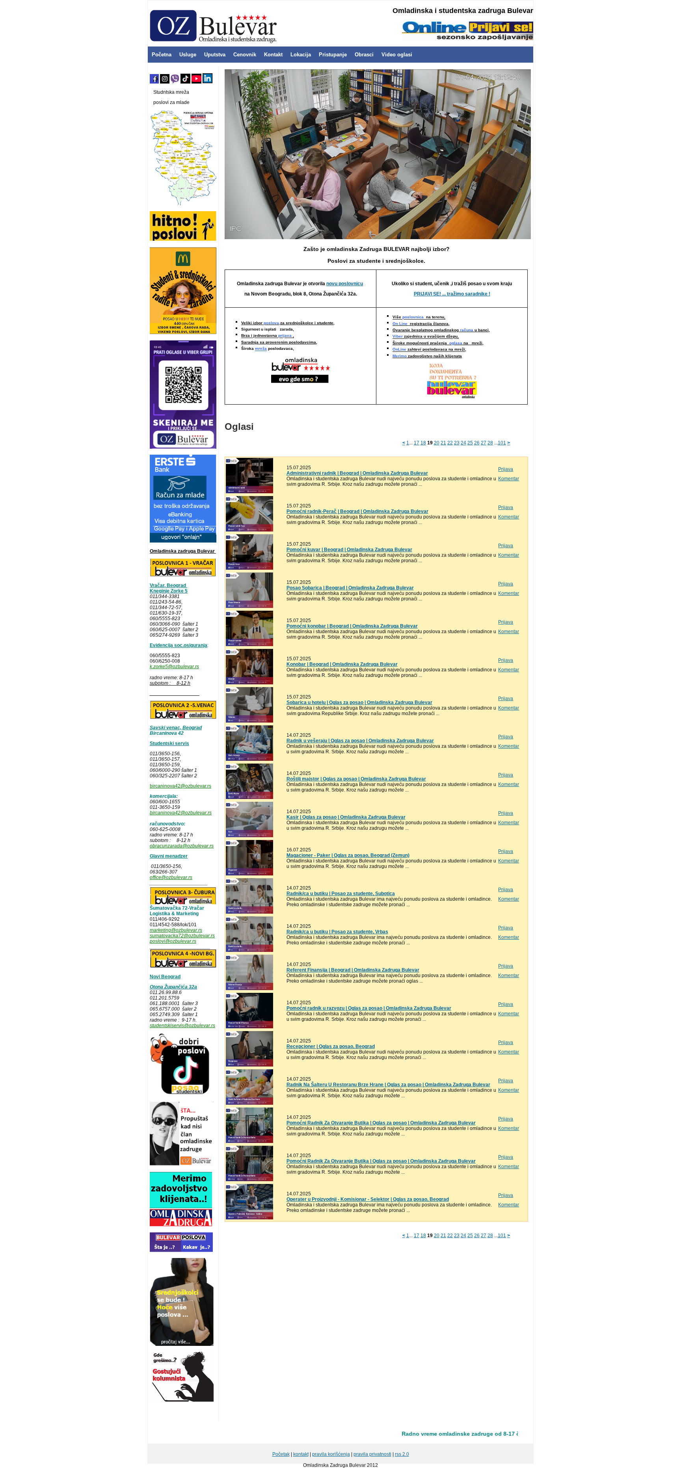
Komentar (508, 478)
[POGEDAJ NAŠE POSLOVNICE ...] (300, 369)
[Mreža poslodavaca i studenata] (183, 203)
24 (463, 443)
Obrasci (364, 55)
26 (477, 443)
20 (436, 443)
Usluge (187, 55)
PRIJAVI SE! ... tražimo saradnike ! (452, 294)
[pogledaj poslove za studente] (180, 1094)
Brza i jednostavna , (267, 336)
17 (416, 443)
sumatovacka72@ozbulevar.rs (182, 935)
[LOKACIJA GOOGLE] (183, 966)
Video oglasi (396, 55)
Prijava (505, 469)
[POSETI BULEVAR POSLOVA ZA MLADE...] (181, 1250)
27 (483, 443)
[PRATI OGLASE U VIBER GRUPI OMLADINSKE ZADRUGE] (183, 447)
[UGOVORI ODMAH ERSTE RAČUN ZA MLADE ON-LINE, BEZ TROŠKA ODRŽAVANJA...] (183, 541)
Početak (281, 1454)
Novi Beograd (165, 976)
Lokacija (300, 55)
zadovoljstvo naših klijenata (427, 356)
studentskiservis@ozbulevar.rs (182, 1025)
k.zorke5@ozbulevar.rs (174, 666)
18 (423, 443)
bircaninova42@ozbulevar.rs (180, 786)
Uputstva (214, 55)
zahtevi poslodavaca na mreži (429, 349)
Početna (161, 55)
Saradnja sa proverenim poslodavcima (278, 342)
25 (470, 443)
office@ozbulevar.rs (171, 877)
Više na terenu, (419, 317)
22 (450, 443)
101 (502, 443)
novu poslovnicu (344, 283)
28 (490, 443)
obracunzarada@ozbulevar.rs (182, 846)
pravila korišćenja (331, 1454)
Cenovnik (244, 55)
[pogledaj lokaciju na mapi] (183, 575)
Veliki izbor (288, 323)
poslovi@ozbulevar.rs (173, 941)
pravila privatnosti (372, 1454)
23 (457, 443)
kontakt (301, 1454)
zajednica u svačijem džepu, (426, 336)
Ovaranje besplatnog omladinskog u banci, (441, 330)
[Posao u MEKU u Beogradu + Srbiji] (183, 333)
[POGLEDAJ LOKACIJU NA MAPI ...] (183, 717)
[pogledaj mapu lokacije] (183, 902)
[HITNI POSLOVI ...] (183, 239)
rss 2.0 (402, 1454)
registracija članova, (421, 323)
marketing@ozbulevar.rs (176, 930)
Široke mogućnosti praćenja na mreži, (438, 343)
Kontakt (273, 55)
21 (443, 443)
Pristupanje (333, 55)
